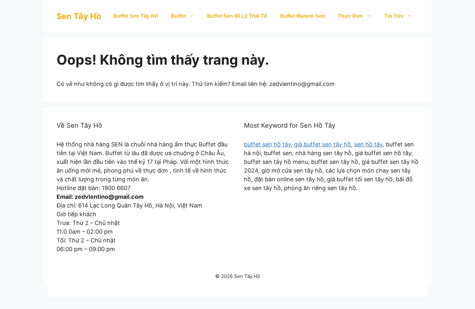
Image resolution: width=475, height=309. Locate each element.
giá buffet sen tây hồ (322, 144)
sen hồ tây (368, 144)
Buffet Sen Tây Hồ (135, 16)
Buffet (178, 16)
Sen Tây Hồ (79, 16)
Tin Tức (394, 16)
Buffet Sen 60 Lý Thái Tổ (237, 16)
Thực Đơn (350, 16)
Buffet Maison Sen (302, 16)
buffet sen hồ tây (267, 144)
